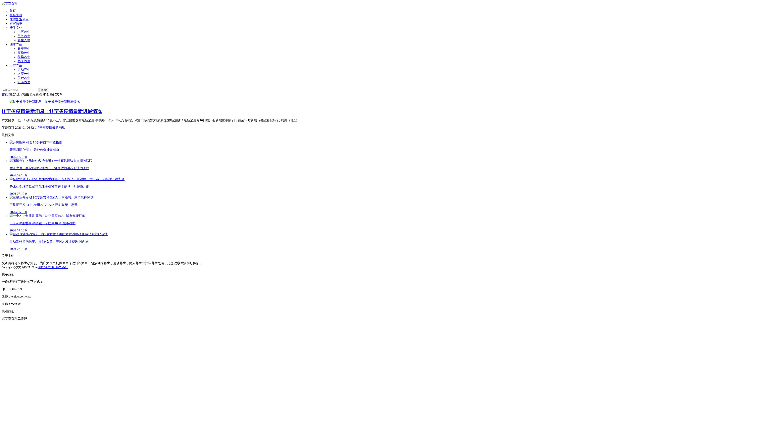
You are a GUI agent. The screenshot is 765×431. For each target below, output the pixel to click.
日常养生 (16, 65)
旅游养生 (24, 82)
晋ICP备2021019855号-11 (53, 267)
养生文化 (16, 27)
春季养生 (24, 48)
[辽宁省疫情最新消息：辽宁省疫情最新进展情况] (45, 101)
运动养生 (24, 69)
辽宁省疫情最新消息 (50, 127)
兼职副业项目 (19, 19)
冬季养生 (24, 61)
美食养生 (24, 78)
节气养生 (24, 36)
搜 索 (44, 89)
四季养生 (16, 44)
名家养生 (24, 73)
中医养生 (24, 32)
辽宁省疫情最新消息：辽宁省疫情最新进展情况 (52, 111)
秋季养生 (24, 57)
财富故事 (16, 23)
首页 (13, 11)
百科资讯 (16, 15)
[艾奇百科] (10, 3)
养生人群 (24, 40)
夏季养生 (24, 52)
